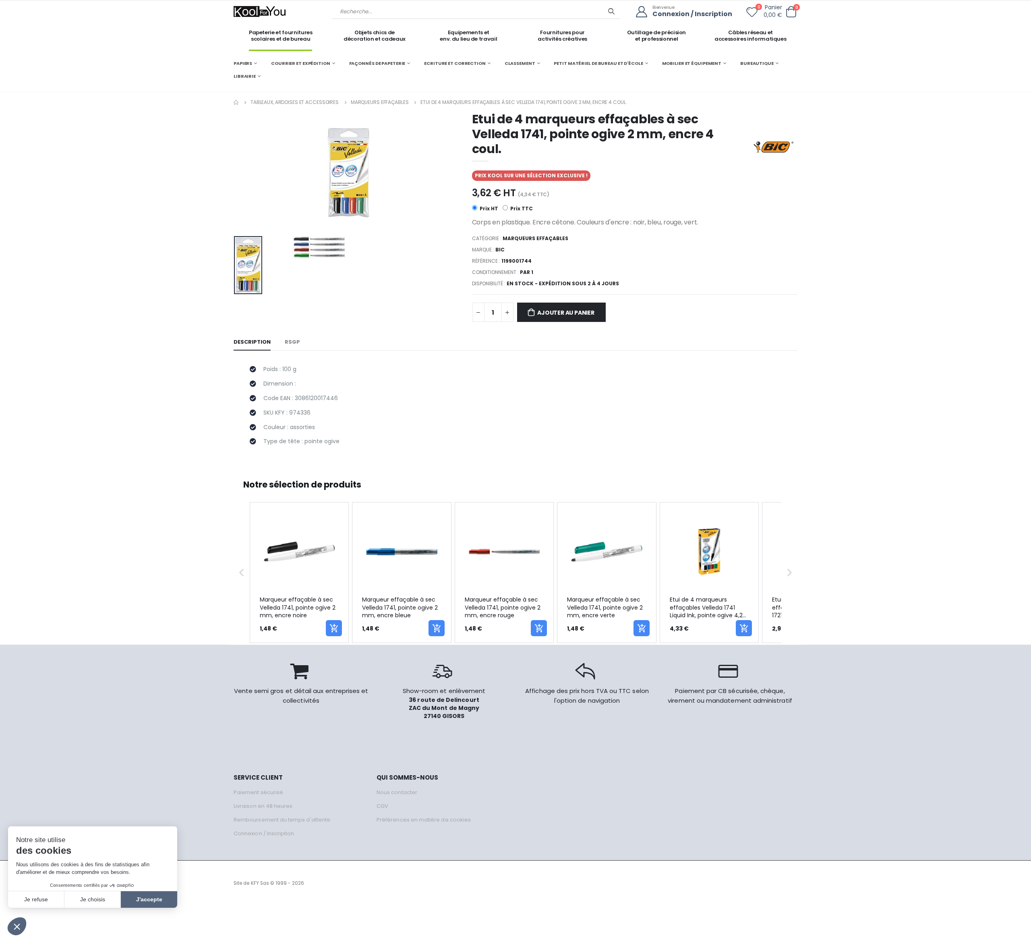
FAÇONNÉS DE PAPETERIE (377, 63)
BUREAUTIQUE (757, 63)
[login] (644, 12)
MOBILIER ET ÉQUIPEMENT (692, 63)
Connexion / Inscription (692, 14)
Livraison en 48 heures (263, 806)
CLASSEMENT (520, 63)
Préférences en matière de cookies (424, 820)
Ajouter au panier (565, 313)
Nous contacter (397, 792)
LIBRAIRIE (245, 76)
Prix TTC (521, 208)
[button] (791, 12)
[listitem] (299, 572)
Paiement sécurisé (258, 792)
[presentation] (246, 173)
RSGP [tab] (292, 342)
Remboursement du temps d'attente (282, 820)
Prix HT (488, 208)
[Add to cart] (334, 628)
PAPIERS (243, 63)
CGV (382, 806)
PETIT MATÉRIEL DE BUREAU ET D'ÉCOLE (598, 63)
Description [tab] (252, 342)
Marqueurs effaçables (380, 102)
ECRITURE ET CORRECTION (455, 63)
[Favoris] (752, 14)
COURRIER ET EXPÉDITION (300, 63)
